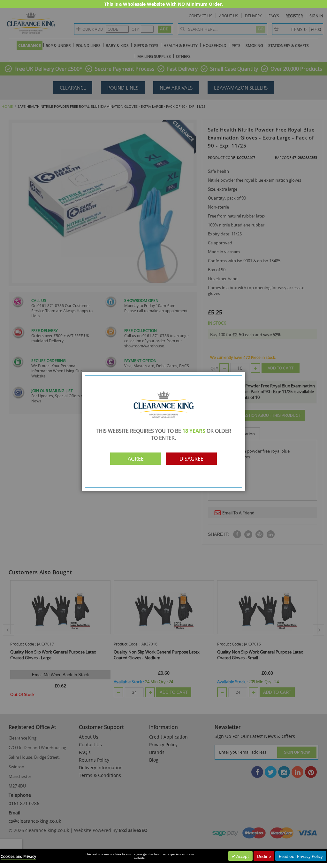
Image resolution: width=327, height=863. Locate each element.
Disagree (191, 458)
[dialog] (163, 431)
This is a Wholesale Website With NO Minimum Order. (163, 4)
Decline (264, 856)
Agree (136, 458)
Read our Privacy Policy (301, 856)
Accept (242, 856)
